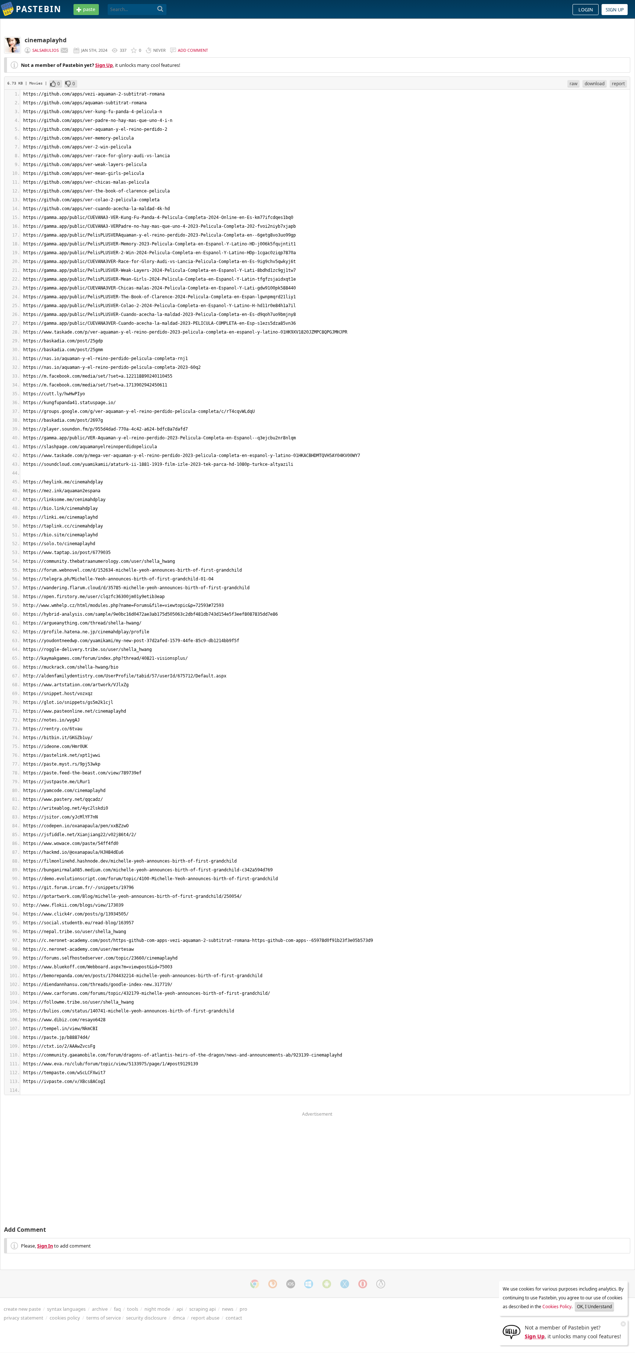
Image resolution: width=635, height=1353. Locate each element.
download (594, 83)
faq (117, 1309)
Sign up (615, 9)
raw (573, 83)
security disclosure (146, 1317)
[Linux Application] (380, 1284)
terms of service (103, 1317)
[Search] (160, 9)
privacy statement (23, 1317)
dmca (179, 1317)
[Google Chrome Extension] (254, 1284)
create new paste (22, 1309)
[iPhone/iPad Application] (290, 1284)
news (227, 1309)
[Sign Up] (511, 1331)
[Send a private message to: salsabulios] (64, 50)
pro (243, 1309)
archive (100, 1309)
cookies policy (65, 1317)
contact (234, 1317)
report (618, 83)
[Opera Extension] (362, 1284)
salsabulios (45, 50)
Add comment (193, 50)
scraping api (202, 1309)
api (179, 1309)
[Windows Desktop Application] (308, 1284)
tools (132, 1309)
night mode (157, 1309)
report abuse (205, 1317)
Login (585, 9)
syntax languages (66, 1309)
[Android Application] (326, 1284)
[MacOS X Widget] (344, 1284)
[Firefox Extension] (272, 1284)
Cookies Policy (556, 1306)
